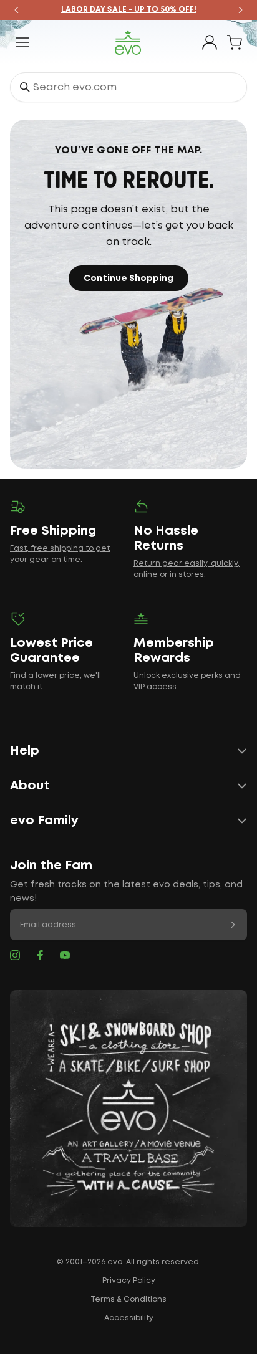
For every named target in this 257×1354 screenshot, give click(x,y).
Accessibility (128, 1318)
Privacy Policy (128, 1280)
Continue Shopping (128, 278)
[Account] (209, 42)
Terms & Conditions (128, 1299)
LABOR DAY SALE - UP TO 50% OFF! (128, 9)
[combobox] (128, 87)
